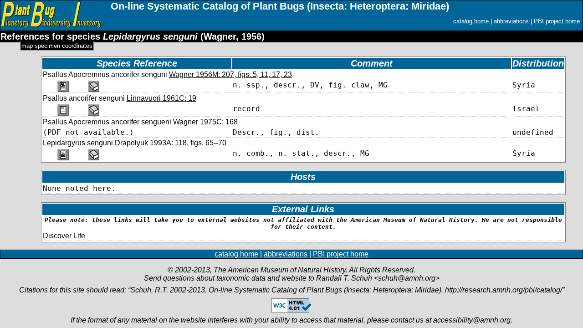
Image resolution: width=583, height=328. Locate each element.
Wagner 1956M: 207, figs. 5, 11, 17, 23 (230, 74)
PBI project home (557, 21)
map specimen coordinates (56, 45)
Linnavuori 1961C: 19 (161, 98)
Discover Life (64, 236)
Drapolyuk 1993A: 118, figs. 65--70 (170, 143)
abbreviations (511, 21)
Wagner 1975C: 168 (205, 122)
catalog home (471, 21)
